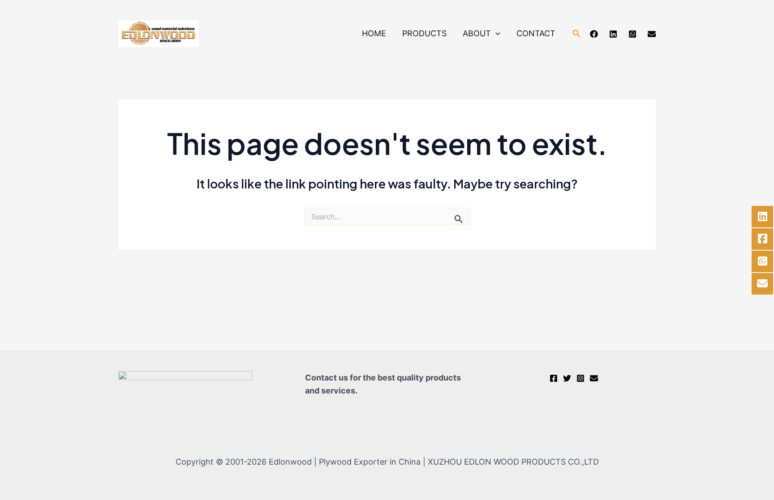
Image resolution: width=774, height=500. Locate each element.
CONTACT (535, 33)
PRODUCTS (424, 33)
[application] (495, 33)
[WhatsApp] (632, 34)
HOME (374, 33)
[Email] (652, 34)
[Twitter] (567, 378)
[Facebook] (594, 34)
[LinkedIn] (613, 34)
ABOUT (477, 33)
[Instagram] (580, 378)
